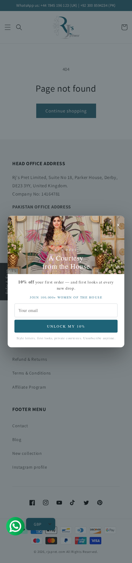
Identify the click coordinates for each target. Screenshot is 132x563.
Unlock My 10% (66, 326)
